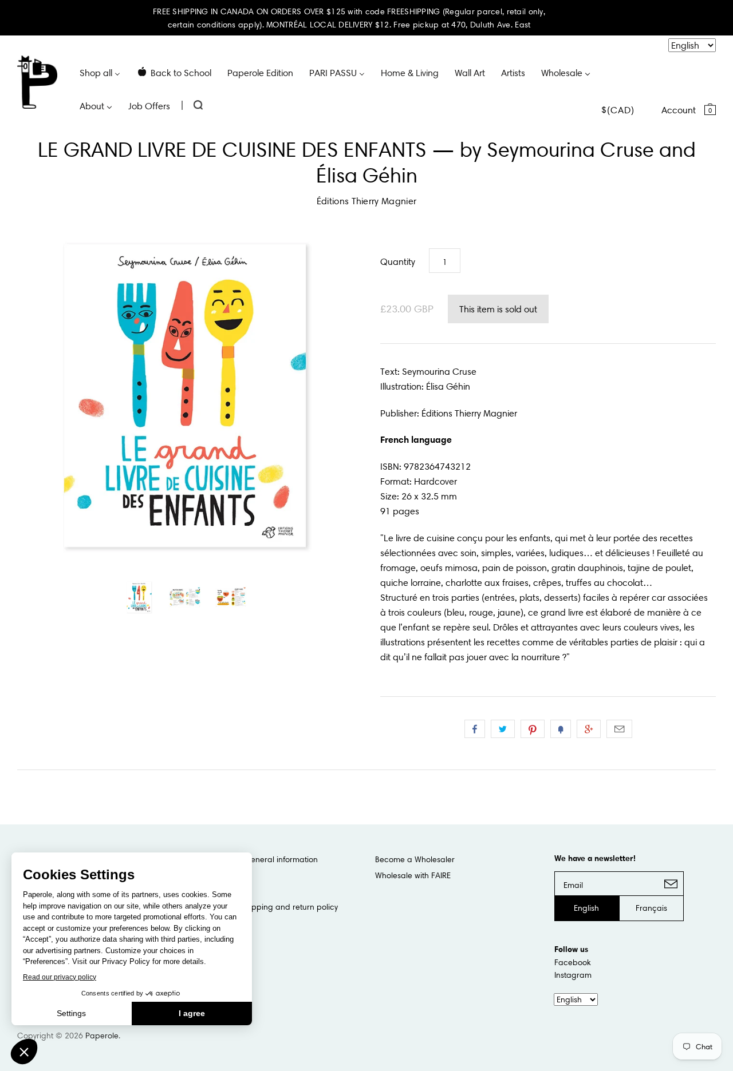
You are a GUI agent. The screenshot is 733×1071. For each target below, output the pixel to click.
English (586, 908)
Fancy (560, 729)
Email (619, 729)
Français (651, 908)
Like (474, 729)
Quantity (397, 261)
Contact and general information (257, 859)
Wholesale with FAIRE (413, 875)
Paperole (102, 1035)
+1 (589, 729)
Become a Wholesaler (415, 859)
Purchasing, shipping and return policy (267, 907)
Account (678, 110)
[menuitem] (100, 72)
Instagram (573, 975)
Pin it (533, 729)
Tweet (503, 729)
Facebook (572, 962)
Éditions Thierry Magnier (367, 201)
